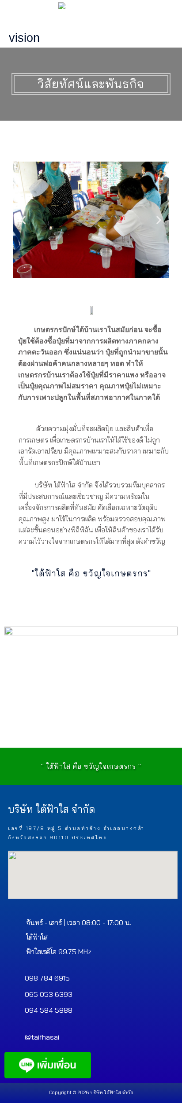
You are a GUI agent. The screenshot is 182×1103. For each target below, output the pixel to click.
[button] (23, 219)
